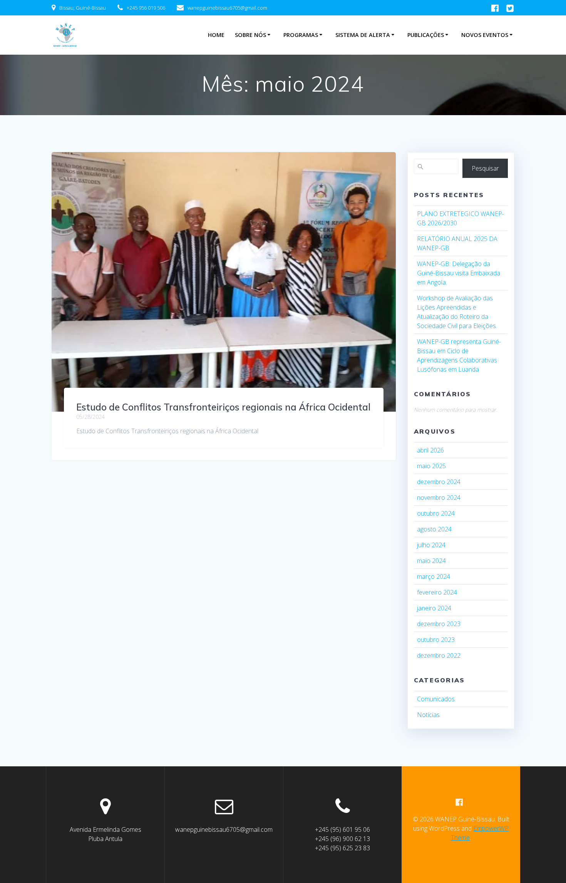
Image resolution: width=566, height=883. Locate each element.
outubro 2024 (436, 513)
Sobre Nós (250, 35)
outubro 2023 (436, 639)
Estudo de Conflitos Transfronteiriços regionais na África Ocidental (223, 407)
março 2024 (433, 576)
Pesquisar (485, 168)
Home (216, 35)
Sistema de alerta (362, 35)
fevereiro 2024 (437, 592)
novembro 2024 (439, 497)
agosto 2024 (434, 529)
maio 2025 (431, 466)
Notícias (428, 714)
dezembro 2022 (439, 655)
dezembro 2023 (439, 624)
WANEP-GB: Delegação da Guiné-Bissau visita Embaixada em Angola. (458, 273)
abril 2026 (430, 450)
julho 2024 (431, 545)
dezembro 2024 (439, 482)
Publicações (425, 35)
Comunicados (436, 699)
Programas (300, 35)
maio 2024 (431, 560)
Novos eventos (484, 35)
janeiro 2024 (434, 608)
